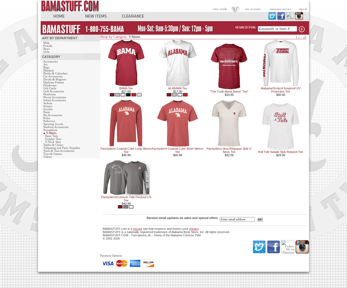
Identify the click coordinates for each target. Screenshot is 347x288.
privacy (194, 228)
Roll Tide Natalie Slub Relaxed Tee (280, 151)
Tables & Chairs (53, 144)
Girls (46, 51)
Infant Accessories (54, 100)
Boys (46, 48)
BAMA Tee (126, 88)
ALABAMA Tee (177, 88)
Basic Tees (51, 136)
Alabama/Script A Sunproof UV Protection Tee (280, 90)
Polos (46, 118)
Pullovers (49, 121)
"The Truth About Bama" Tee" (229, 91)
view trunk (220, 9)
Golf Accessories (53, 91)
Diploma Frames (53, 82)
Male (46, 42)
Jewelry (48, 109)
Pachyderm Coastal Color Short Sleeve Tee (177, 150)
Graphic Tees (53, 139)
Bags (46, 67)
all (304, 37)
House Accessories (54, 97)
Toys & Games (52, 153)
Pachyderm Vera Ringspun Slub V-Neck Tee (229, 150)
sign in (303, 9)
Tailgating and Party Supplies (61, 147)
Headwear (49, 94)
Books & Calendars (55, 73)
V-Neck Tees (53, 141)
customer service (280, 9)
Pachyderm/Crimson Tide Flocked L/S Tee (126, 198)
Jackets (47, 103)
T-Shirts (51, 133)
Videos (47, 156)
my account (253, 9)
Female (47, 45)
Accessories (50, 61)
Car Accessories (53, 76)
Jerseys (47, 106)
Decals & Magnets (54, 79)
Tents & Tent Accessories (58, 150)
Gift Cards (49, 88)
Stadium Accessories (56, 127)
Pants (46, 112)
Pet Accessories (52, 115)
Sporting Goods (53, 124)
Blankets (48, 70)
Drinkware (50, 85)
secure (137, 228)
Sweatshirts (50, 130)
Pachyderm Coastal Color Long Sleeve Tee (126, 150)
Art (45, 64)
